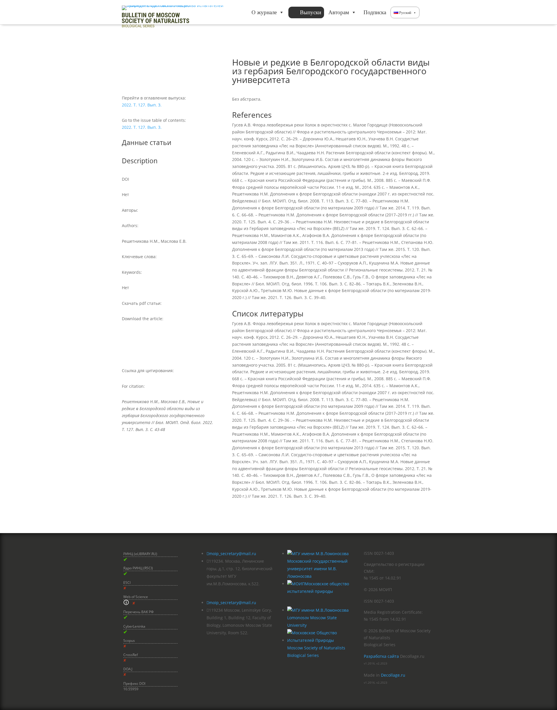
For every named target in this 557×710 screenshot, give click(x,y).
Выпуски (310, 12)
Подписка (375, 12)
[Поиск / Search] (427, 12)
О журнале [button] (264, 12)
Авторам (338, 12)
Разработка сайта (381, 656)
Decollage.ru (393, 675)
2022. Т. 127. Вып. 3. (142, 105)
